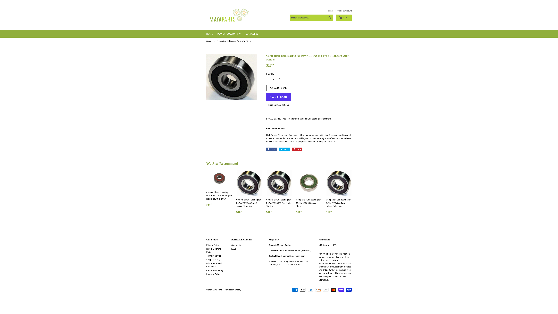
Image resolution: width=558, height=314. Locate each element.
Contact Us (252, 34)
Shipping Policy (213, 259)
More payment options (278, 105)
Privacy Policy (212, 245)
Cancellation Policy (214, 270)
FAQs (233, 249)
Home (209, 34)
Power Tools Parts (228, 34)
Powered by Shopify (233, 290)
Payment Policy (213, 274)
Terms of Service (213, 256)
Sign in (330, 11)
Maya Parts (217, 290)
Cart (346, 17)
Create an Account (344, 11)
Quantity (270, 74)
